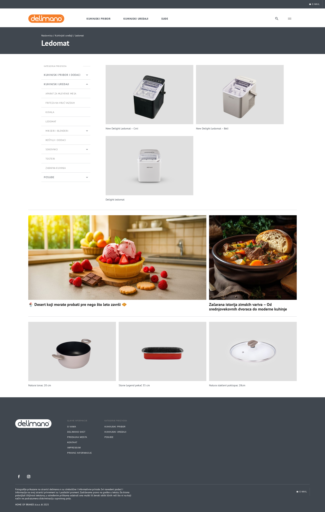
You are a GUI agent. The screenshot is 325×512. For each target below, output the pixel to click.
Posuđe (108, 437)
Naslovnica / (47, 35)
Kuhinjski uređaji (115, 431)
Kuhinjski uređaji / (64, 35)
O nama (71, 426)
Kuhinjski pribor (115, 426)
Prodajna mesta (77, 437)
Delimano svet (76, 431)
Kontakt (72, 442)
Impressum (74, 447)
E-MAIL (316, 4)
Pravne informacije (79, 452)
